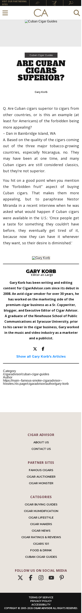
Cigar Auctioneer (41, 476)
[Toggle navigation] (5, 13)
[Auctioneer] (55, 3)
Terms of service (41, 597)
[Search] (77, 13)
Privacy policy (41, 601)
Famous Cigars (41, 470)
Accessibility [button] (41, 604)
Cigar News (41, 530)
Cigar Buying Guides (41, 504)
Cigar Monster (41, 483)
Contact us (41, 449)
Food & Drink (41, 550)
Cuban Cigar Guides (41, 55)
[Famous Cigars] (38, 3)
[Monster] (72, 3)
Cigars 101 (41, 544)
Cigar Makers (41, 524)
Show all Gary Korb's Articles (41, 356)
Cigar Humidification (41, 511)
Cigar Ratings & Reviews (41, 537)
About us (41, 442)
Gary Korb (41, 92)
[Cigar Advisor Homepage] (41, 13)
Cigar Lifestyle (41, 517)
